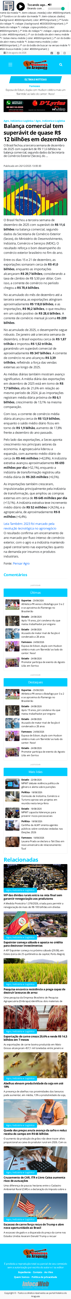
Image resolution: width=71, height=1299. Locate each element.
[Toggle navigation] (10, 64)
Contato (37, 1272)
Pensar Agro (21, 563)
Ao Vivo (48, 1272)
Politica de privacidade (44, 1277)
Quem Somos (21, 1277)
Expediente (24, 1272)
